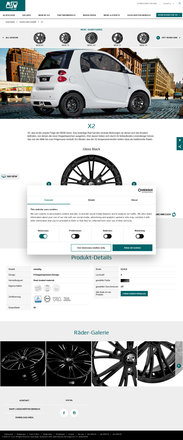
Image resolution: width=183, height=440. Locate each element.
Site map (81, 434)
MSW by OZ (44, 15)
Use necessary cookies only (91, 248)
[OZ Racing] (46, 5)
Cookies (71, 434)
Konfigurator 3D (168, 15)
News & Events (112, 15)
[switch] (75, 236)
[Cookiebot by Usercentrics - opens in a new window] (140, 190)
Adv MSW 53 (104, 434)
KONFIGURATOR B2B (147, 3)
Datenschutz (8, 434)
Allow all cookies (132, 248)
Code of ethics (34, 434)
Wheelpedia (89, 15)
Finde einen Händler (134, 293)
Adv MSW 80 (117, 434)
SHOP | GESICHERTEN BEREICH (24, 409)
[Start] (179, 2)
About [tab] (134, 200)
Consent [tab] (48, 200)
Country (167, 3)
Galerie (26, 15)
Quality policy (47, 434)
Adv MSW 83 (91, 434)
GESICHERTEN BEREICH (139, 15)
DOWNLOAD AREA (24, 417)
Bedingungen (21, 434)
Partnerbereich (66, 15)
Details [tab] (91, 200)
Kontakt (24, 400)
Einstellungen (60, 434)
